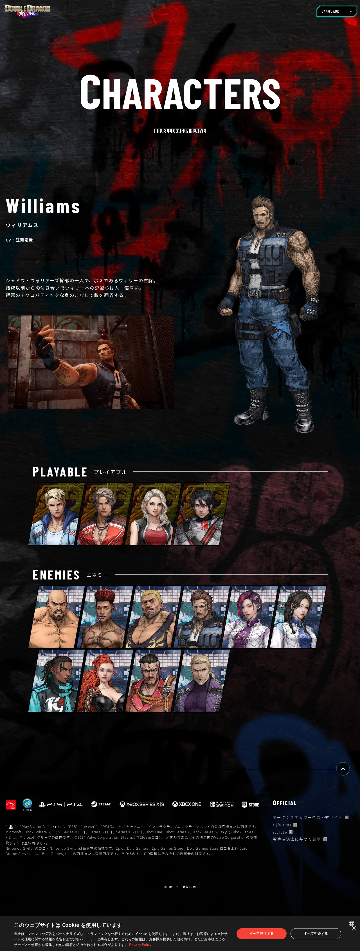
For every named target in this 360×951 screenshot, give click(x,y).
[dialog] (180, 933)
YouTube (280, 836)
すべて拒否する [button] (316, 933)
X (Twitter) (282, 829)
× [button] (354, 928)
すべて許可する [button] (261, 933)
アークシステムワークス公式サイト (308, 821)
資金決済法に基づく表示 (297, 843)
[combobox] (352, 923)
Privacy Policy (140, 944)
